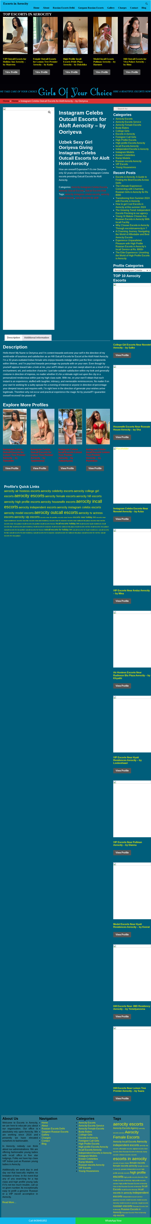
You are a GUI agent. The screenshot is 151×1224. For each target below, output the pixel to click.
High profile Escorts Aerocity (130, 143)
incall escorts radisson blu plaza (63, 527)
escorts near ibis (23, 521)
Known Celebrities (125, 155)
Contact (134, 8)
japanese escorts (119, 1200)
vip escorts (118, 1215)
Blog (144, 8)
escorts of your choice (121, 1163)
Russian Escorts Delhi (64, 8)
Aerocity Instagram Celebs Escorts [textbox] (133, 270)
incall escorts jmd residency (23, 527)
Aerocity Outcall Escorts (71, 190)
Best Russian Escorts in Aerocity (131, 1152)
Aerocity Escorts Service (128, 122)
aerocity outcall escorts (56, 512)
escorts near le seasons (58, 521)
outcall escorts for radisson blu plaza (68, 533)
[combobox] (132, 270)
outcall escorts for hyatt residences (85, 530)
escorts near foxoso (65, 517)
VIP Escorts (122, 164)
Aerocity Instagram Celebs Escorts (89, 187)
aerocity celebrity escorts (57, 491)
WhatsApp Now (113, 1220)
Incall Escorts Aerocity (127, 146)
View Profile (11, 72)
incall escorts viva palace (100, 527)
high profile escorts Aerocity (134, 1177)
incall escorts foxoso (47, 524)
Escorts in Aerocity (15, 3)
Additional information (36, 337)
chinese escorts (125, 1155)
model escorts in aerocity (129, 1203)
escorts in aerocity (130, 1158)
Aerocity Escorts (124, 119)
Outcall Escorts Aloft (95, 190)
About (46, 8)
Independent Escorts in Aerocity (132, 149)
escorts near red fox (98, 521)
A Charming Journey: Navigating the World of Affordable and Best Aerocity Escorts (133, 234)
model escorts (131, 1200)
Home (36, 8)
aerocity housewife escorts (58, 501)
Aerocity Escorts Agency (125, 1128)
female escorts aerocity (125, 1166)
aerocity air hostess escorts (22, 491)
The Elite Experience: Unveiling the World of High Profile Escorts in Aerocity (133, 255)
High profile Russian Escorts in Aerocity (133, 1183)
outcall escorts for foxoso (35, 530)
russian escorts (122, 1206)
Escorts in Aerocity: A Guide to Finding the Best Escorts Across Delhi (132, 180)
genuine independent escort (131, 1169)
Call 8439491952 (38, 1220)
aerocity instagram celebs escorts (82, 194)
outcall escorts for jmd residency (21, 533)
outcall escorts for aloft (86, 198)
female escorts (137, 1163)
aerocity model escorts (19, 513)
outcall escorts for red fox (91, 533)
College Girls (122, 131)
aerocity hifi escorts (89, 496)
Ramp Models (123, 158)
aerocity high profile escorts (22, 501)
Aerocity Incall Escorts (124, 1141)
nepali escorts (143, 1203)
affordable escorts (125, 1149)
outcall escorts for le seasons (43, 533)
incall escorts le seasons (42, 527)
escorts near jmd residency (39, 521)
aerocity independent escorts (37, 507)
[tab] (14, 338)
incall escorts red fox (82, 527)
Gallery (111, 8)
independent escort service (132, 1197)
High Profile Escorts (126, 140)
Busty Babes (122, 128)
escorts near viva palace (13, 524)
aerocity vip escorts (27, 517)
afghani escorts (138, 1149)
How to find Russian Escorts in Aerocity (127, 1186)
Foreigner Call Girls (126, 137)
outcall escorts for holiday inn (58, 529)
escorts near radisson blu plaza (78, 521)
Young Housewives (126, 167)
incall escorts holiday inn (67, 523)
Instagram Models (125, 152)
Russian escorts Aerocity (128, 161)
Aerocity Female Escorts (128, 125)
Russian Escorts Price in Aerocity (134, 1212)
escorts (134, 1155)
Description (13, 337)
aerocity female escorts (60, 496)
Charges (122, 8)
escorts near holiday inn (84, 517)
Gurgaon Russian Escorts (91, 8)
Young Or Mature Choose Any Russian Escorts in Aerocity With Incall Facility (133, 219)
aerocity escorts (29, 495)
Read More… (9, 1202)
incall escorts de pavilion (31, 524)
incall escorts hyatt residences (91, 524)
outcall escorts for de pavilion (14, 530)
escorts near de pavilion (48, 517)
